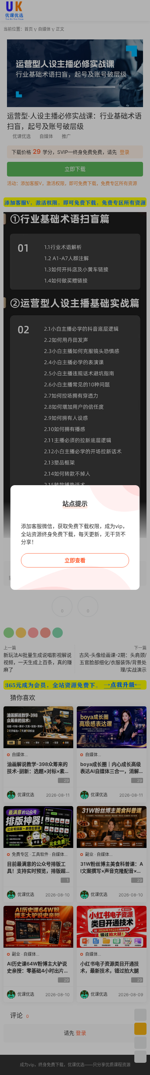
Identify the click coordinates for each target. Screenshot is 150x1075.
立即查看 (75, 560)
